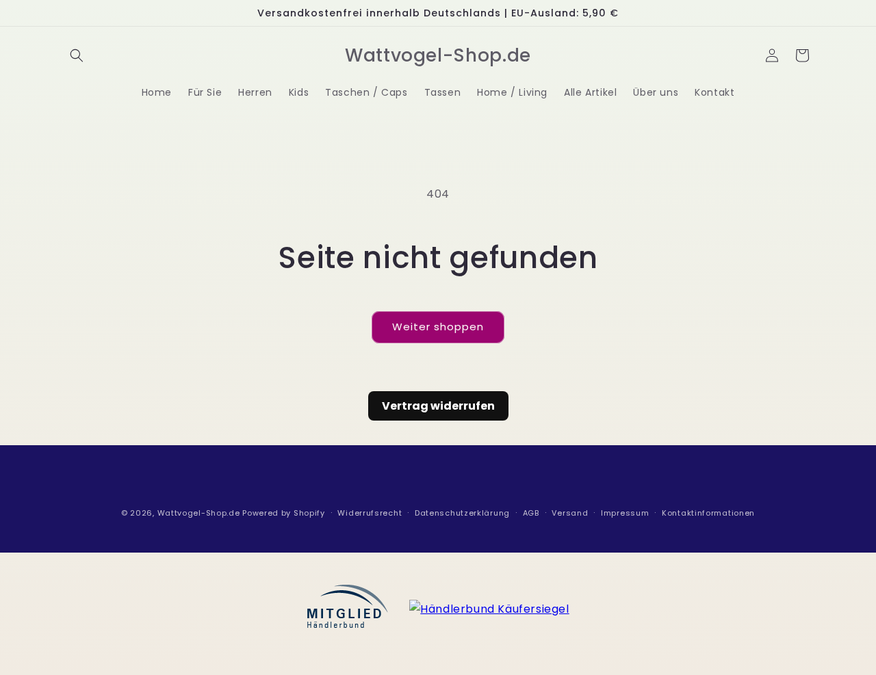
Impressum (625, 512)
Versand (570, 512)
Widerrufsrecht (369, 512)
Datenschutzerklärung (462, 512)
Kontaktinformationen (708, 512)
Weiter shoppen (438, 326)
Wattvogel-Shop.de (198, 512)
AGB (531, 512)
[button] (77, 55)
